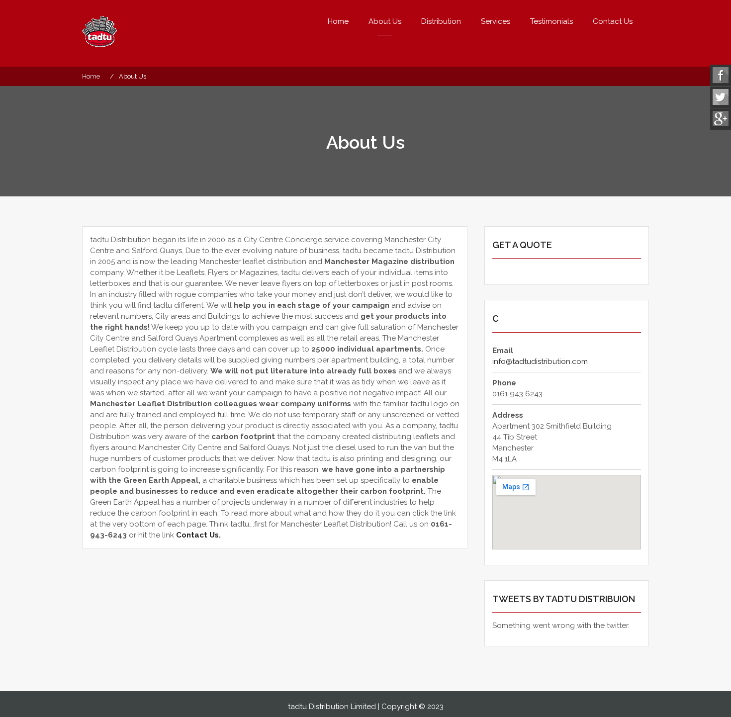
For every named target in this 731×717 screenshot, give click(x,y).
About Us (384, 21)
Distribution (441, 21)
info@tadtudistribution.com (540, 361)
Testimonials (551, 21)
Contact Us (613, 21)
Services (495, 21)
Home (338, 21)
